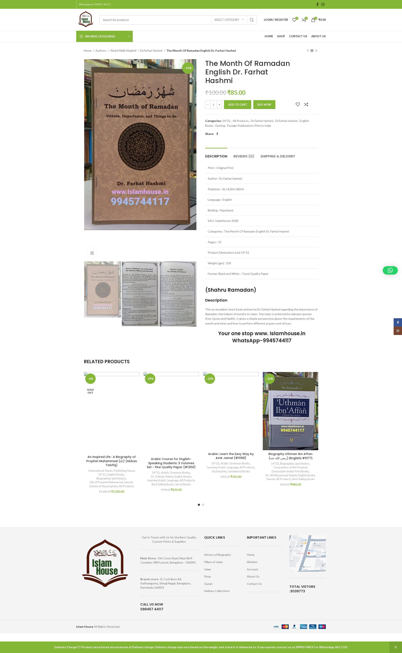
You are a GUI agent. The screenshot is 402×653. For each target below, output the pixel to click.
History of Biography (217, 554)
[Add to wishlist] (298, 104)
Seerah (128, 482)
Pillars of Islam (213, 562)
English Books (115, 474)
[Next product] (316, 51)
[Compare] (306, 104)
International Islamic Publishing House (111, 470)
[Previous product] (308, 51)
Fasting (220, 125)
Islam (207, 569)
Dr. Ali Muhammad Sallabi (281, 475)
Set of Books (183, 484)
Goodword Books (239, 471)
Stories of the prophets (103, 486)
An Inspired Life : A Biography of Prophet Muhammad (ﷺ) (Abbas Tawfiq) (111, 461)
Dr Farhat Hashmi (262, 121)
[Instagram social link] (323, 4)
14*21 (226, 121)
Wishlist (252, 562)
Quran (208, 583)
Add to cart (237, 104)
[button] (390, 270)
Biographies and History (111, 478)
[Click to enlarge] (92, 253)
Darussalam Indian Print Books (290, 471)
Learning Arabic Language (162, 480)
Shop (207, 576)
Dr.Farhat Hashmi (151, 50)
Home (88, 50)
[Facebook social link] (317, 4)
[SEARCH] (252, 20)
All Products (241, 121)
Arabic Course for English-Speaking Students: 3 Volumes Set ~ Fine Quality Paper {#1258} (171, 463)
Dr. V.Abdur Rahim (162, 476)
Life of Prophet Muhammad (106, 482)
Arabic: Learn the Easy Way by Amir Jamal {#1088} (231, 456)
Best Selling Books (163, 484)
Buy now (264, 104)
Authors (101, 50)
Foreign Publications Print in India (249, 125)
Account (252, 569)
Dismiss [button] (395, 647)
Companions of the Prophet (290, 467)
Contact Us (254, 583)
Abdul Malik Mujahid (123, 50)
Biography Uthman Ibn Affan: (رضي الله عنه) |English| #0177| (290, 456)
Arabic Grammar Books (175, 472)
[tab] (216, 154)
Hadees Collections (217, 591)
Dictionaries (219, 471)
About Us (253, 576)
